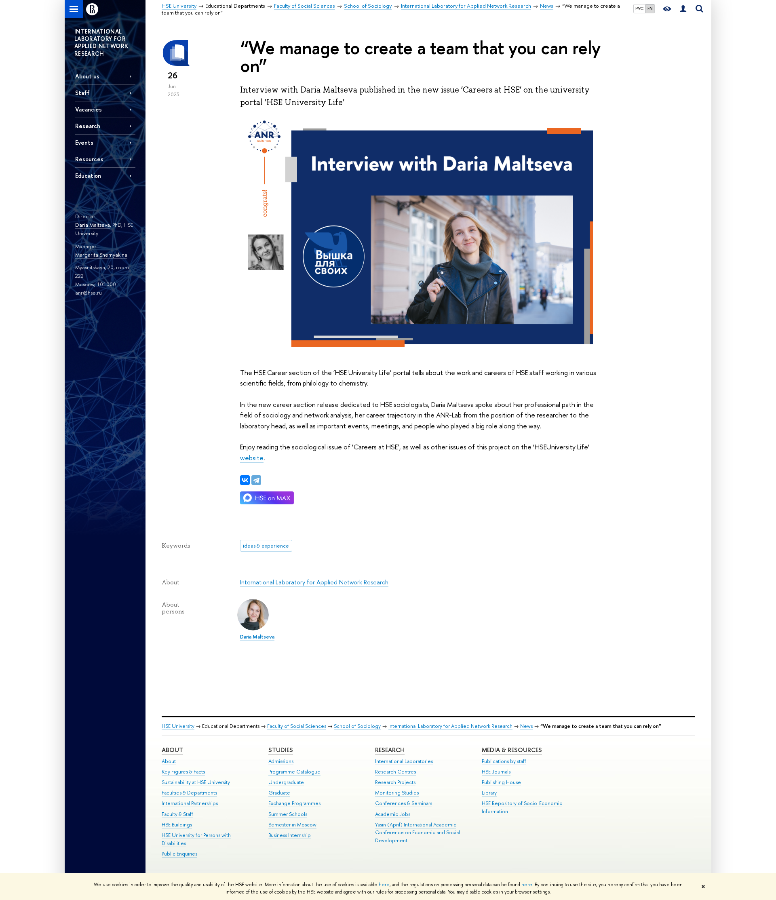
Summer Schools (287, 814)
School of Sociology (357, 726)
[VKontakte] (245, 480)
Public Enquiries (179, 853)
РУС (639, 8)
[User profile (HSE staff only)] (683, 9)
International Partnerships (190, 803)
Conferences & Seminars (403, 803)
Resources (89, 159)
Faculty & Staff (177, 814)
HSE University (178, 726)
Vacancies (88, 109)
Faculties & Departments (189, 792)
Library (489, 792)
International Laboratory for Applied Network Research (314, 582)
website (252, 457)
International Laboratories (404, 761)
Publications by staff (504, 761)
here (384, 884)
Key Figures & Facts (183, 771)
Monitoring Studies (397, 792)
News (526, 726)
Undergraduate (286, 782)
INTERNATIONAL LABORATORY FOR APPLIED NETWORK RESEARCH (101, 42)
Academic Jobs (392, 814)
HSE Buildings (177, 824)
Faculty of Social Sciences (296, 726)
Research (390, 750)
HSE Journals (496, 771)
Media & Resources (512, 750)
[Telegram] (256, 480)
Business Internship (289, 835)
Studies (280, 750)
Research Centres (395, 771)
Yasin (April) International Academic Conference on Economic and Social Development (417, 832)
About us (87, 76)
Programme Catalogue (294, 771)
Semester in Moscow (292, 824)
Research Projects (395, 782)
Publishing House (501, 782)
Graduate (279, 792)
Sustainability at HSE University (196, 782)
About (172, 750)
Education (88, 175)
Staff (82, 93)
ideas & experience (266, 545)
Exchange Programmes (294, 803)
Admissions (280, 761)
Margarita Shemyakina (101, 254)
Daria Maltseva (92, 224)
